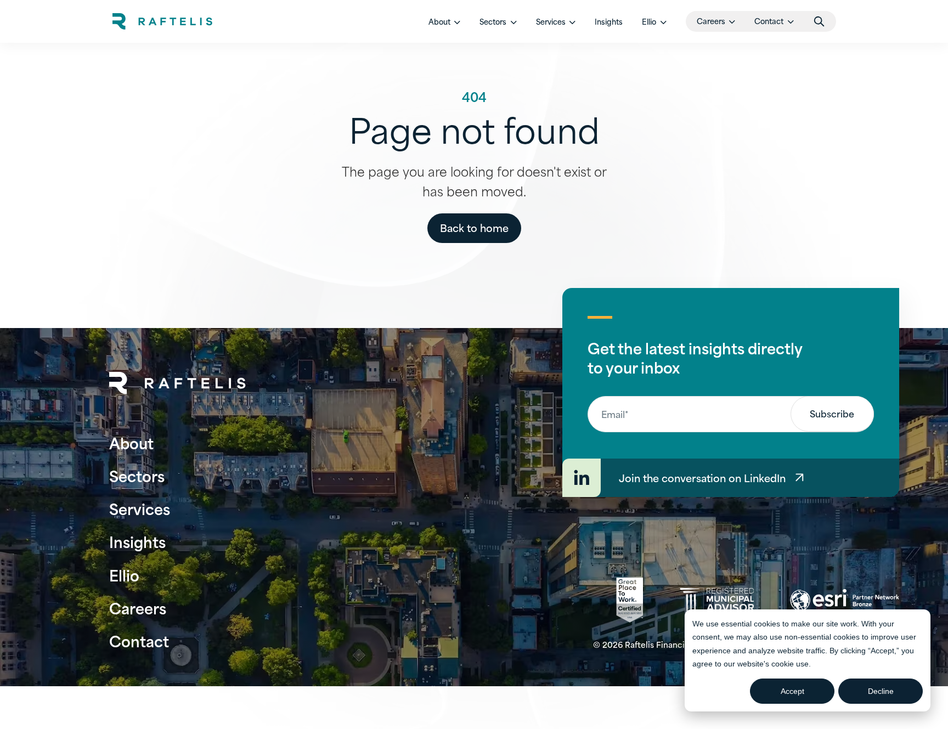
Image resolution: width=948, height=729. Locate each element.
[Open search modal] (819, 21)
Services (139, 508)
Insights (609, 21)
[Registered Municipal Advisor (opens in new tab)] (717, 600)
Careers (137, 607)
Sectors (137, 475)
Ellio (124, 574)
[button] (444, 21)
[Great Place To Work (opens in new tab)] (629, 600)
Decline (881, 691)
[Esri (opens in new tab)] (844, 600)
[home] (162, 21)
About (131, 442)
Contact (139, 640)
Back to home (474, 227)
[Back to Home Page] (177, 383)
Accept (792, 691)
